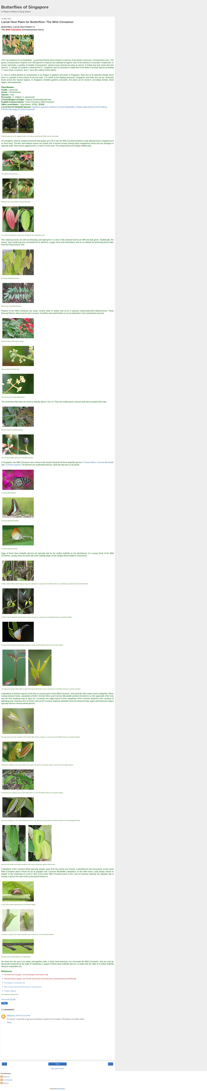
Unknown (11, 1016)
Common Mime (89, 462)
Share (4, 1003)
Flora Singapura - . (14, 982)
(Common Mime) (91, 107)
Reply (9, 1022)
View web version (57, 1068)
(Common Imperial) (17, 109)
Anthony (6, 1077)
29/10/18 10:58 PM (23, 1016)
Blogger (62, 1089)
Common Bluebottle (105, 462)
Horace (6, 1083)
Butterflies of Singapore (25, 7)
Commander (7, 1080)
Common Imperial (13, 465)
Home (58, 1064)
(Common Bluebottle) (53, 107)
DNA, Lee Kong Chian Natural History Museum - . (23, 987)
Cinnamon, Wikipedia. (10, 991)
